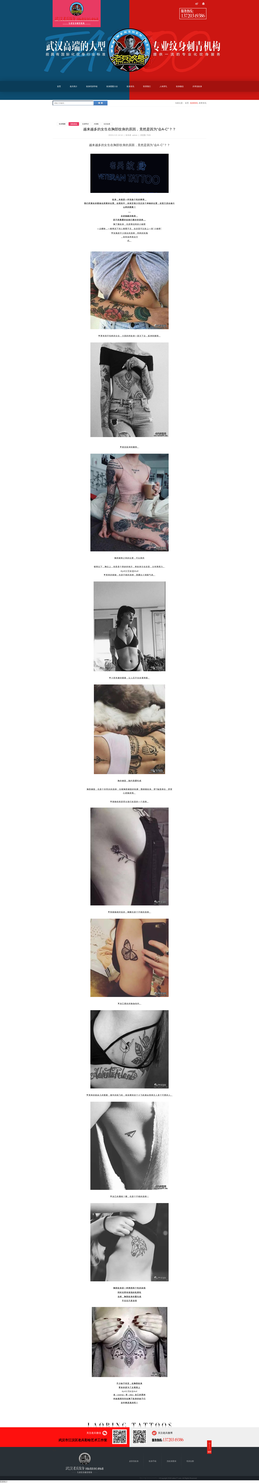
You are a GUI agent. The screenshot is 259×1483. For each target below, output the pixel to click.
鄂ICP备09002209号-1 (149, 1478)
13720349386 (193, 15)
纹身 (122, 145)
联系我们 (147, 86)
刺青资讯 (74, 124)
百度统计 (4, 1482)
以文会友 (107, 124)
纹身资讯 (130, 86)
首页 (59, 86)
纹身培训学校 (92, 86)
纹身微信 (180, 86)
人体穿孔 (163, 86)
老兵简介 (73, 86)
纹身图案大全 (112, 86)
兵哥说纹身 (197, 86)
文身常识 (85, 124)
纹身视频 (62, 124)
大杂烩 (96, 124)
